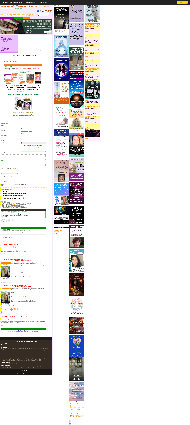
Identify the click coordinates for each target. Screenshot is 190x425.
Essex (6, 349)
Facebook (9, 205)
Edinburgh (2, 349)
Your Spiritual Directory (4, 49)
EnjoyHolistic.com (39, 147)
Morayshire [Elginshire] (17, 359)
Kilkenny (27, 366)
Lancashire (37, 349)
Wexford (29, 367)
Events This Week (75, 409)
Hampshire (18, 349)
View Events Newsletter (7, 18)
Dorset (41, 348)
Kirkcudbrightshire (47, 358)
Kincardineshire (36, 358)
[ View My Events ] (47, 6)
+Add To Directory (30, 11)
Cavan (5, 366)
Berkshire (9, 348)
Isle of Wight (31, 349)
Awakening (72, 415)
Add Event (26, 18)
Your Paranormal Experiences (5, 48)
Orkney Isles (28, 359)
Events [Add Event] (75, 404)
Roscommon (12, 367)
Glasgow (8, 349)
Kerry (21, 366)
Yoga (71, 406)
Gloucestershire (13, 349)
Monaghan (5, 367)
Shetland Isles (13, 360)
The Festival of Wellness (89, 60)
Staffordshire (3, 350)
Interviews (2, 50)
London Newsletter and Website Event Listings (13, 197)
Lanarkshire (3, 359)
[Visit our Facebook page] (38, 11)
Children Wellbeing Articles (79, 415)
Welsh (23, 350)
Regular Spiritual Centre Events (6, 38)
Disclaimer (43, 338)
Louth (46, 366)
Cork (9, 366)
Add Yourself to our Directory (60, 31)
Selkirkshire (8, 360)
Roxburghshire (3, 360)
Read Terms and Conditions (5, 229)
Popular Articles (74, 413)
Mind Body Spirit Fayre (77, 405)
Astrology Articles (76, 414)
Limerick (39, 366)
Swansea (15, 350)
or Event (63, 30)
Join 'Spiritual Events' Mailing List (18, 345)
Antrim (2, 363)
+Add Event (2, 11)
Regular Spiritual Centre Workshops (6, 39)
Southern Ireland (5, 365)
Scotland (3, 356)
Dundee (44, 348)
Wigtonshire (39, 360)
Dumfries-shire (9, 358)
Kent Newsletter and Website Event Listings (13, 195)
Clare (7, 366)
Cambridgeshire (17, 348)
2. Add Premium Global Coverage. (8, 244)
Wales (2, 352)
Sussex (12, 350)
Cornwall (28, 348)
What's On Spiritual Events (5, 40)
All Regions (4, 347)
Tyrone (20, 363)
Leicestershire (42, 349)
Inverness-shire (30, 358)
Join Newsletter (18, 18)
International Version (58, 230)
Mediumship (78, 417)
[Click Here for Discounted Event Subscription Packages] (23, 112)
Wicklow (33, 367)
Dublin (15, 366)
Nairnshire (23, 359)
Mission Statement (27, 338)
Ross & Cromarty (47, 359)
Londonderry (16, 363)
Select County (56, 231)
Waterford (22, 367)
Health (74, 416)
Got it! (182, 2)
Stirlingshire (18, 360)
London (50, 349)
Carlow (2, 366)
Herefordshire (22, 349)
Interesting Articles (79, 416)
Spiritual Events (5, 344)
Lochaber (6, 359)
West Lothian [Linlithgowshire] (31, 360)
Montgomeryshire (3, 354)
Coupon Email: (22, 214)
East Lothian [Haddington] (16, 358)
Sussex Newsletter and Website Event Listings (13, 198)
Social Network (16, 204)
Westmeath (26, 367)
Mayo (49, 366)
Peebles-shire (32, 359)
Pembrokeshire (9, 354)
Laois (30, 366)
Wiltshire (34, 350)
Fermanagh (11, 363)
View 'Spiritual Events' (8, 345)
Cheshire (24, 348)
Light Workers (72, 417)
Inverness (26, 349)
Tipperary (18, 367)
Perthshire (36, 359)
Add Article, (56, 30)
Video (60, 30)
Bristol (13, 348)
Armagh (5, 363)
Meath (2, 367)
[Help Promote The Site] (58, 233)
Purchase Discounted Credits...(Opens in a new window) (11, 212)
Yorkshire (43, 350)
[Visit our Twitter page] (40, 11)
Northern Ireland (6, 362)
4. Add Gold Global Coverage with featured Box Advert (12, 285)
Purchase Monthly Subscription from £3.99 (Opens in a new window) (14, 211)
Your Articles (3, 47)
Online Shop (13, 338)
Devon (39, 348)
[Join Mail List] (42, 50)
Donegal (12, 366)
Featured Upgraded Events (74, 410)
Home (2, 37)
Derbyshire (35, 348)
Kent (34, 349)
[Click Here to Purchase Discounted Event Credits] (23, 113)
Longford (43, 366)
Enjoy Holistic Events (4, 46)
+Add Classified (18, 11)
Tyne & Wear (20, 350)
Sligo (15, 367)
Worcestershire (39, 350)
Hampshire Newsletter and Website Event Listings (14, 193)
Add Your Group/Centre (59, 32)
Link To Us (39, 338)
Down (8, 363)
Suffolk (6, 350)
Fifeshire (22, 358)
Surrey (9, 350)
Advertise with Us (33, 338)
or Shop (62, 5)
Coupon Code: (4, 214)
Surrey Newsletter (7, 191)
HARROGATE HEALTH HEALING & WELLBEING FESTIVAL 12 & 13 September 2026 (92, 106)
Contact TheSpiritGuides (19, 338)
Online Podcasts (57, 5)
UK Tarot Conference (89, 52)
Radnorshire (14, 354)
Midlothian (11, 359)
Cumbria (32, 348)
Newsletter (13, 203)
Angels (71, 414)
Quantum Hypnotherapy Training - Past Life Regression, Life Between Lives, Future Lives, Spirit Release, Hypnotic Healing (92, 126)
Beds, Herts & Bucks (4, 348)
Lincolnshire (47, 349)
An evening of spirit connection (91, 79)
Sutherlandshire (22, 360)
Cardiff (21, 348)
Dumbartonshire (3, 358)
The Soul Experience (89, 44)
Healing (71, 416)
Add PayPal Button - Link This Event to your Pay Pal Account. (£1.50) (15, 316)
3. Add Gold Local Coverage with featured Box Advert (12, 259)
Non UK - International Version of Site (26, 341)
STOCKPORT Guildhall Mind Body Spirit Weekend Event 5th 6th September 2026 (92, 69)
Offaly (8, 367)
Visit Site (86, 31)
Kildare (24, 366)
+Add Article (10, 11)
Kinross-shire (41, 358)
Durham (46, 348)
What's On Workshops (4, 41)
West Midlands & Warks (29, 350)
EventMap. (14, 168)
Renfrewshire (41, 359)
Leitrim (37, 366)
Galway (18, 366)
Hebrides (26, 358)
